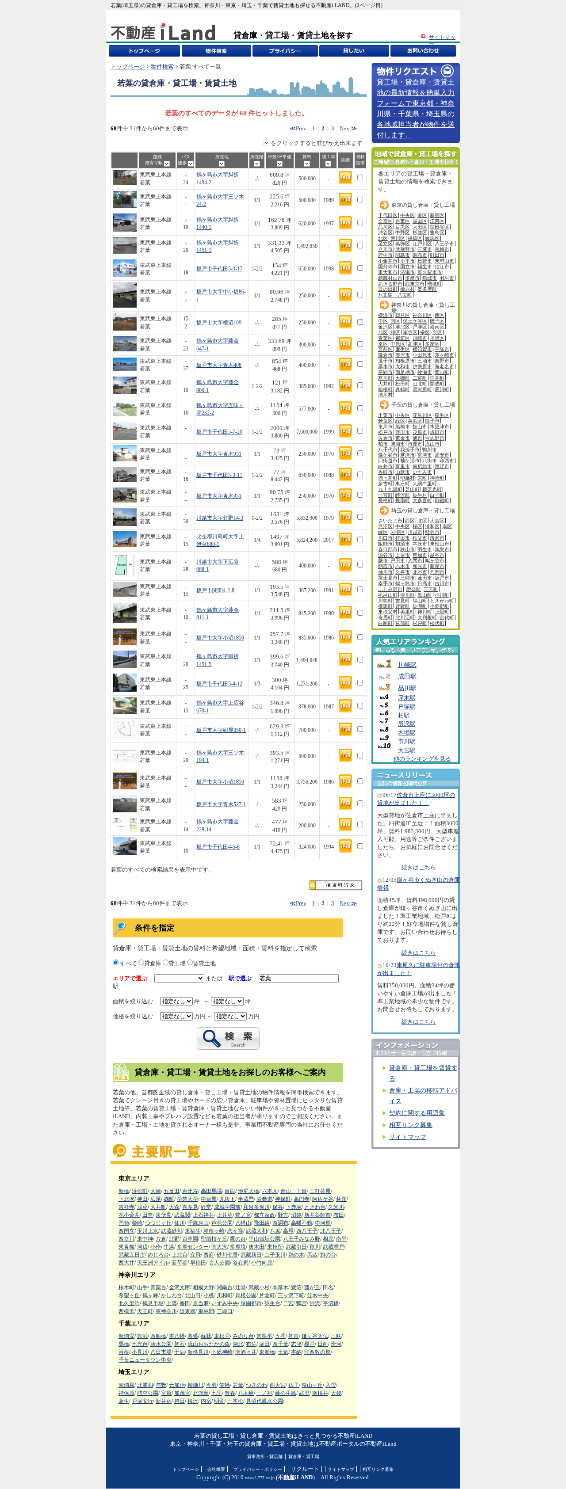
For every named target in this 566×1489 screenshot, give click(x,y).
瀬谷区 (410, 332)
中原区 (397, 344)
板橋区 (415, 238)
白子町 (437, 495)
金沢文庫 (179, 1287)
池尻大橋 (248, 1191)
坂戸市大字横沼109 (218, 323)
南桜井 (320, 1393)
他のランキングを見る (422, 759)
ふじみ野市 (390, 589)
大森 (174, 1207)
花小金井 (129, 1215)
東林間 (206, 1311)
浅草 (142, 1207)
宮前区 (385, 349)
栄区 (425, 332)
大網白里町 (425, 483)
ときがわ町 (442, 600)
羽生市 (424, 549)
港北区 (402, 326)
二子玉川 (275, 1255)
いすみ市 (422, 472)
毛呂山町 (388, 595)
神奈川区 (422, 315)
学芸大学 (187, 1199)
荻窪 (341, 1199)
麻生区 (402, 349)
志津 (296, 1344)
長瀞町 (420, 606)
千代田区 (388, 215)
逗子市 (385, 360)
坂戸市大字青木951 (218, 454)
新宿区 (437, 215)
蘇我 (206, 1336)
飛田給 (262, 1223)
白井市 (385, 466)
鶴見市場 (153, 1303)
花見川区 (422, 415)
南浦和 (126, 1385)
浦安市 (442, 454)
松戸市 (385, 432)
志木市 (402, 566)
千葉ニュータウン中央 (145, 1360)
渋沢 (315, 1303)
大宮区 (437, 520)
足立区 (385, 243)
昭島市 (402, 255)
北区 (383, 238)
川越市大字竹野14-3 (219, 518)
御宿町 (442, 500)
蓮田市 (424, 577)
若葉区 (385, 420)
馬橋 (124, 1344)
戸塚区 (420, 326)
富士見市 (388, 577)
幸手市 (385, 583)
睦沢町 (402, 495)
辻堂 (240, 1287)
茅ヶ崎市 (444, 355)
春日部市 (388, 549)
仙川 (179, 1223)
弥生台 (272, 1303)
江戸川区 (422, 243)
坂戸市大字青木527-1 (221, 804)
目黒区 (402, 226)
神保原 (126, 1393)
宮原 (166, 1393)
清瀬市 (407, 272)
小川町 (442, 595)
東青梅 (126, 1247)
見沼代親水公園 (264, 1401)
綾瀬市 (424, 372)
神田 (142, 1199)
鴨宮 (301, 1303)
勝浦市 (397, 443)
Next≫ (348, 129)
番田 (185, 1303)
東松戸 (222, 1336)
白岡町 (385, 623)
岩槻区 (397, 532)
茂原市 (420, 432)
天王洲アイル (153, 1263)
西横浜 (126, 1311)
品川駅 (407, 688)
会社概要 (216, 1469)
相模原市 (405, 360)
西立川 (126, 1239)
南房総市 (422, 466)
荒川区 (397, 238)
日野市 (424, 260)
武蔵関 (182, 1215)
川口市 (385, 538)
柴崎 (137, 1223)
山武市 (402, 472)
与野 (161, 1385)
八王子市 (444, 243)
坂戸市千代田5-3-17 (219, 269)
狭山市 (407, 549)
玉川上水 (147, 1231)
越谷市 (437, 555)
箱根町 (385, 389)
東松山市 (439, 543)
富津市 (424, 454)
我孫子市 (410, 449)
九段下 (227, 1199)
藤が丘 (312, 1287)
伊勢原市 (422, 366)
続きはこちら (419, 867)
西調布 (280, 1223)
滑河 (336, 1344)
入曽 (330, 1385)
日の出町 (388, 289)
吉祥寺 (126, 1207)
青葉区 (385, 338)
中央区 (407, 215)
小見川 (140, 1352)
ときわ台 (314, 1207)
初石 (179, 1344)
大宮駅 (406, 750)
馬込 (312, 1255)
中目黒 (209, 1199)
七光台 (140, 1344)
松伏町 (437, 623)
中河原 (323, 1223)
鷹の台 (238, 1239)
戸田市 (397, 560)
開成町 (437, 383)
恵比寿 (190, 1191)
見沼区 (385, 526)
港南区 (437, 326)
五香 (280, 1336)
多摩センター (193, 1247)
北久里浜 (129, 1303)
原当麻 (201, 1303)
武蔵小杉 (259, 1287)
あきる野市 (390, 283)
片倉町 (267, 1295)
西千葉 (280, 1344)
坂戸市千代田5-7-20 (219, 432)
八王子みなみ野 (301, 1239)
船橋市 (402, 426)
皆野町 (402, 606)
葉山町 (442, 372)
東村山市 (444, 260)
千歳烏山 (198, 1223)
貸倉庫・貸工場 (303, 1456)
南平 (341, 1239)
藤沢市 (402, 355)
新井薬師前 (317, 1215)
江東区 (437, 221)
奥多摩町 (427, 289)
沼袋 (296, 1215)
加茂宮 (182, 1393)
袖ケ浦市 (410, 460)
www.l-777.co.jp (260, 1477)
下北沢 (126, 1199)
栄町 (422, 477)
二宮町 (420, 378)
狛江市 (442, 266)
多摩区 (432, 344)
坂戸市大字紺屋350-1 (221, 730)
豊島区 (437, 232)
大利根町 (427, 617)
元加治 (177, 1385)
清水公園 (161, 1344)
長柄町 (385, 500)
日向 (322, 1344)
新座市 (437, 566)
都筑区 (402, 338)
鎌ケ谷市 (388, 454)
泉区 (437, 332)
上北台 (179, 1255)
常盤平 (264, 1336)
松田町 (402, 383)
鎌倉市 (385, 355)
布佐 (251, 1344)
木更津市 (439, 426)
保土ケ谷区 (415, 321)
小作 (155, 1247)
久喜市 (402, 572)
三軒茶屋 (320, 1191)
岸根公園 (245, 1295)
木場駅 (406, 733)
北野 (174, 1239)
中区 (383, 321)
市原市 (415, 443)
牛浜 (169, 1247)
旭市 (417, 438)
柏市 (383, 443)
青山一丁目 (293, 1191)
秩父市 (420, 538)
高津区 (415, 344)
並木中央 (317, 1295)
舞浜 (142, 1336)
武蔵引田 (296, 1247)
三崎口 (225, 1311)
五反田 (172, 1191)
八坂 (275, 1231)
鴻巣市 (442, 549)
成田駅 (407, 676)
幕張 (192, 1336)
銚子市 (432, 420)
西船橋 (158, 1336)
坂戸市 (442, 577)
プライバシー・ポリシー (257, 1469)
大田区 (420, 226)
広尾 (155, 1199)
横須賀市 (422, 349)
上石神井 (203, 1215)
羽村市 (447, 278)
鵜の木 (296, 1255)
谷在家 (241, 1263)
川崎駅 (407, 664)
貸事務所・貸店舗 (265, 1456)
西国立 (126, 1231)
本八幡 (177, 1336)
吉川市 (442, 583)
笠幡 (224, 1385)
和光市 (420, 566)
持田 (179, 1401)
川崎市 (420, 338)
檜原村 (407, 289)
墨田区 (420, 221)
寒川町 (385, 378)
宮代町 (447, 617)
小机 (208, 1295)
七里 (216, 1393)
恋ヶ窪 (235, 1231)
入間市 (415, 560)
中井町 (437, 378)
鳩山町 (420, 600)
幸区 (383, 344)
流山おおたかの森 (208, 1344)
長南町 (402, 500)
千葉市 (385, 415)
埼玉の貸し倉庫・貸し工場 (423, 510)
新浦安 (126, 1336)
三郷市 (407, 577)
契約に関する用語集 (417, 1113)
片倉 (161, 1239)
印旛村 (407, 477)
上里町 (442, 611)
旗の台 (328, 1255)
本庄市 (420, 543)
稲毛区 (442, 415)
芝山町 (412, 489)
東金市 (402, 438)
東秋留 (275, 1247)
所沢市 (437, 538)
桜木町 (126, 1287)
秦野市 (442, 360)
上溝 (171, 1303)
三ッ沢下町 (291, 1295)
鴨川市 (429, 449)
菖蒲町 (402, 623)
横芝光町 (432, 489)
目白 (230, 1191)
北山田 (193, 1295)
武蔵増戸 (333, 1247)
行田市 (402, 538)
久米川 (336, 1207)
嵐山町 (424, 595)
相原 (328, 1239)
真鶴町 (402, 389)
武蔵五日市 (132, 1255)
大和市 (402, 366)
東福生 (193, 1231)
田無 (147, 1215)
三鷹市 (424, 249)
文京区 (385, 221)
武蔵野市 (405, 249)
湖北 (238, 1344)
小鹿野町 (439, 606)
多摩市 (412, 278)
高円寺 (302, 1199)
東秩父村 (388, 611)
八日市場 (161, 1352)
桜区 (417, 526)
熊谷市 (432, 532)
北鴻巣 (201, 1393)
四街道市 (388, 460)
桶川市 (385, 572)
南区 (395, 321)
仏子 (293, 1385)
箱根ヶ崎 (214, 1231)
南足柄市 (405, 372)
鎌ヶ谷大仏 (315, 1336)
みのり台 (243, 1336)
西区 (439, 315)
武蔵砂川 (171, 1231)
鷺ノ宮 (243, 1215)
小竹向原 (261, 1263)
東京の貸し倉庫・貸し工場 (423, 205)
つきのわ (256, 1385)
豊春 (230, 1393)
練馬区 (432, 238)
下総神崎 (222, 1352)
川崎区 (437, 338)
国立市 (407, 266)
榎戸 (309, 1344)
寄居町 (385, 617)
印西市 (447, 460)
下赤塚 (294, 1207)
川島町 (385, 600)
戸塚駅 (406, 707)
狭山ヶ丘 (312, 1385)
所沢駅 (406, 724)
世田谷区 (439, 226)
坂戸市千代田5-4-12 (219, 684)
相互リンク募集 (410, 1125)
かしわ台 (171, 1295)
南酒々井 (245, 1352)
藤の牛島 (285, 1393)
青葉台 (158, 1287)
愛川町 (442, 389)
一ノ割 (264, 1393)
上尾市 (402, 555)
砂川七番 (227, 1255)
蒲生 (124, 1401)
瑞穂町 (434, 283)
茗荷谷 (179, 1263)
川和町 (225, 1295)
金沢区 (385, 326)
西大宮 (278, 1385)
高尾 (288, 1231)
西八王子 (306, 1231)
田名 (328, 1287)
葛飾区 (402, 243)
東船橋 (267, 1352)
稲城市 (429, 278)
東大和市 (388, 272)
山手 (142, 1287)
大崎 (155, 1191)
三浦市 (424, 360)
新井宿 (164, 1401)
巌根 (124, 1352)
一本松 (235, 1401)
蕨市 (383, 560)
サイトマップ (407, 1137)
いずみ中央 (224, 1303)
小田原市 (422, 355)
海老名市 (444, 366)
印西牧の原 (317, 1352)
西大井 (126, 1263)
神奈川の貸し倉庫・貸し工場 (423, 307)
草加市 (420, 555)
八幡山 (243, 1223)
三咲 (336, 1336)
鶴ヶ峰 (150, 1295)
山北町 (420, 383)
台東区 (402, 221)
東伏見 (164, 1215)
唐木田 (256, 1247)
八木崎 (246, 1393)
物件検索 (162, 67)
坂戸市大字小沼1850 (220, 638)
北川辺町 (405, 617)
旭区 (383, 332)
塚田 (264, 1344)
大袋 (336, 1393)
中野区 (402, 232)
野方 (283, 1215)
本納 (296, 1352)
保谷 (277, 1207)
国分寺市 (388, 266)
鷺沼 (296, 1287)
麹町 (169, 1199)
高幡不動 (301, 1223)
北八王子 (330, 1231)
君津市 (407, 454)
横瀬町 (385, 606)
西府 (208, 1255)
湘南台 (225, 1287)
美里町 (407, 611)
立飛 (195, 1255)
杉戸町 (420, 623)
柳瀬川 (195, 1385)
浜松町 (140, 1191)
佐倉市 (385, 438)
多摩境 (238, 1247)
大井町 (385, 383)
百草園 (190, 1239)
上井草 (225, 1215)
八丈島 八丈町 (395, 294)
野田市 (402, 432)
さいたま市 (390, 520)
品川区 (385, 226)
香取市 (385, 472)
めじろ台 (158, 1255)
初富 (293, 1336)
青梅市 (442, 249)
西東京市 (414, 283)
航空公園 (147, 1393)
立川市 (385, 249)
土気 (283, 1352)
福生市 (424, 266)
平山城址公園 (264, 1239)
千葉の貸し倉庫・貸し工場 (423, 405)
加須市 (402, 543)
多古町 (385, 483)
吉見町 (402, 600)
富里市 (402, 466)
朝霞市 (385, 566)
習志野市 (434, 438)
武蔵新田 (251, 1255)
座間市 (385, 372)
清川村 (385, 394)
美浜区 (415, 420)
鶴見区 (402, 315)
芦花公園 (222, 1223)
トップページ (128, 67)
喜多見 (190, 1207)
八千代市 (388, 449)
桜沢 (192, 1401)
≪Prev (298, 129)
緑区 (395, 332)
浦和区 (432, 526)
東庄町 (402, 483)
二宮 (288, 1303)
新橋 (124, 1191)
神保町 (283, 1199)
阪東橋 (187, 1311)
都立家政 (264, 1215)
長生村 (420, 495)
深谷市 (385, 555)
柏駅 (403, 715)
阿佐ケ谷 (322, 1199)
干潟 (179, 1352)
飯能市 (385, 543)
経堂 (206, 1207)
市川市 (385, 426)
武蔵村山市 (390, 278)
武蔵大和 (256, 1231)
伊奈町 (413, 589)
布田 (338, 1215)
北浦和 (145, 1385)
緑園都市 (251, 1303)
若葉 (238, 1385)
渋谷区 (385, 232)
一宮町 (385, 495)
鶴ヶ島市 (405, 583)
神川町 (424, 611)
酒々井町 (388, 477)
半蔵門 (246, 1199)
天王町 (145, 1311)
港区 (422, 215)
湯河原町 (422, 389)
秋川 (315, 1247)
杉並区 (420, 232)
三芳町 (431, 589)
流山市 (432, 443)
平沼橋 (331, 1303)
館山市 (420, 426)
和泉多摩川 (256, 1207)
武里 (304, 1393)
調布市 (420, 255)
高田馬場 (211, 1191)
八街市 (429, 460)
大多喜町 (422, 500)
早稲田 (198, 1263)
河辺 (142, 1247)
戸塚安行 (142, 1401)
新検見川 (198, 1352)
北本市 (420, 572)
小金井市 (388, 260)
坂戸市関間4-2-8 (215, 591)
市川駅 (406, 742)
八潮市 (437, 572)
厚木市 (385, 366)
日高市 (424, 583)
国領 (124, 1223)
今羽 (211, 1385)
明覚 (219, 1401)
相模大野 (203, 1287)
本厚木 (280, 1287)
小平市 (407, 260)
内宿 (206, 1401)
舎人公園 (219, 1263)
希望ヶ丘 (129, 1295)
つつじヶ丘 (158, 1223)
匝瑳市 (442, 466)
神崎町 (437, 477)
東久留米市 (429, 272)
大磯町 (402, 378)
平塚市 (442, 349)
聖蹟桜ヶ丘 (214, 1239)
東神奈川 (166, 1311)
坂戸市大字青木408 (218, 365)
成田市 (437, 432)
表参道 (264, 1199)
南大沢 (219, 1247)
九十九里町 (390, 489)
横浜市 (385, 315)
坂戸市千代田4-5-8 (218, 847)
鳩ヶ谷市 (434, 560)
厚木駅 (406, 698)
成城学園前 (227, 1207)
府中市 (385, 255)
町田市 (437, 255)
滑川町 (407, 595)
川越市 (415, 532)
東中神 (145, 1239)
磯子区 (437, 321)
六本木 (270, 1191)
